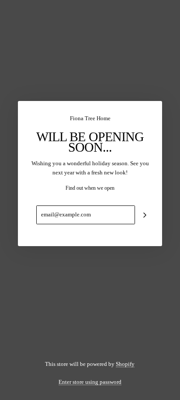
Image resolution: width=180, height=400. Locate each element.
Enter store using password (90, 382)
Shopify (125, 364)
